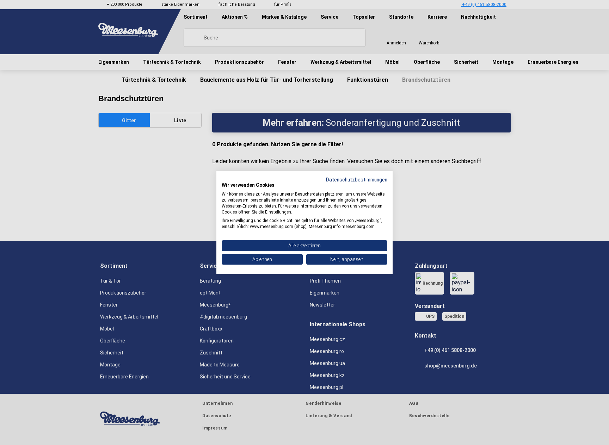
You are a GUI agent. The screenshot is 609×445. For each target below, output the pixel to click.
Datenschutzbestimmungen (356, 180)
